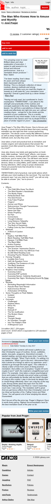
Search (44, 7)
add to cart (7, 48)
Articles (30, 470)
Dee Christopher (40, 121)
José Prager (11, 23)
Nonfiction (7, 485)
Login (48, 2)
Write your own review (39, 341)
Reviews (30, 490)
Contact (30, 475)
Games (5, 475)
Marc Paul (9, 96)
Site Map (31, 500)
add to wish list (9, 53)
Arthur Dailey (8, 500)
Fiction (5, 490)
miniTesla (6, 495)
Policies (30, 485)
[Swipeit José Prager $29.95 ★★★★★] (35, 430)
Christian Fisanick (18, 342)
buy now (6, 43)
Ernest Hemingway (35, 465)
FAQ (29, 480)
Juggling (6, 480)
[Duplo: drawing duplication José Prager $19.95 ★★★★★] (13, 430)
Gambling (6, 470)
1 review (15, 34)
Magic (4, 465)
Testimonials (32, 495)
